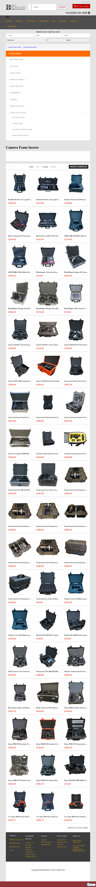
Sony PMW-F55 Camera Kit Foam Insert (51, 744)
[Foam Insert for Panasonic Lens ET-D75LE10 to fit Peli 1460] (76, 474)
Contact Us (29, 842)
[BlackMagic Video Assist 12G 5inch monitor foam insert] (76, 293)
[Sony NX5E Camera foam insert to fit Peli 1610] (76, 692)
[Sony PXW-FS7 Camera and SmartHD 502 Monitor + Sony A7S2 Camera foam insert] (20, 765)
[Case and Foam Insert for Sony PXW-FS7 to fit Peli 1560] (76, 402)
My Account (61, 840)
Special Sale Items (17, 86)
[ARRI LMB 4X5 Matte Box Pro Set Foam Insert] (76, 220)
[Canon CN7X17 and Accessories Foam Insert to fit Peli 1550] (20, 329)
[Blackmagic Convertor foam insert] (48, 257)
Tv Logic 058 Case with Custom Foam (51, 817)
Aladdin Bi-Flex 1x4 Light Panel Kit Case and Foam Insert (59, 200)
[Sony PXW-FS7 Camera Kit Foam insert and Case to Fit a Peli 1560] (48, 765)
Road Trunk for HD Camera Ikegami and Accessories (57, 708)
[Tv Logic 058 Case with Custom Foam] (48, 801)
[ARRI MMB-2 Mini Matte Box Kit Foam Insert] (20, 257)
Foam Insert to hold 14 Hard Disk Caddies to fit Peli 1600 (58, 599)
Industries (13, 99)
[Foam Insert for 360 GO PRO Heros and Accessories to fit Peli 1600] (20, 474)
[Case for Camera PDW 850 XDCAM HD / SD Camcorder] (20, 438)
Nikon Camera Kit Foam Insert (20, 236)
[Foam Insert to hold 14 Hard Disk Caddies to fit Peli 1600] (48, 583)
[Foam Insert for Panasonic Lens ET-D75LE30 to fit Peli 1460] (48, 511)
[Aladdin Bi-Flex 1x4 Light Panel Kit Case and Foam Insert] (48, 184)
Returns (28, 845)
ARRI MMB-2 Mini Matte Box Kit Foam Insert (25, 272)
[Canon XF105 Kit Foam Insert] (48, 365)
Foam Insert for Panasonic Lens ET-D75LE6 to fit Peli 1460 (59, 562)
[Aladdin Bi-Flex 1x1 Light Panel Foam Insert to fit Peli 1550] (20, 184)
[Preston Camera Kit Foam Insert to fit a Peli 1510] (76, 656)
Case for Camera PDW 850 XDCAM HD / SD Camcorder (29, 454)
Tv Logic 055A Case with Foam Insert (23, 817)
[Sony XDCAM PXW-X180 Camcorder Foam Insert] (76, 765)
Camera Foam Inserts (30, 47)
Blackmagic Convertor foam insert (49, 272)
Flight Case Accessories (18, 106)
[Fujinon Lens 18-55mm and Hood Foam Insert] (76, 583)
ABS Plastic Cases (17, 59)
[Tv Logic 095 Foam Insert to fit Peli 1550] (76, 801)
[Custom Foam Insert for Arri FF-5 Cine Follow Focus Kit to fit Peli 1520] (48, 438)
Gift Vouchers (46, 842)
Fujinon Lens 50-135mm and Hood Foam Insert (27, 635)
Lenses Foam (17, 123)
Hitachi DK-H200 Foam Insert (75, 635)
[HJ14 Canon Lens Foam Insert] (20, 656)
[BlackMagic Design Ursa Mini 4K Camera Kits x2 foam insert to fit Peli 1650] (48, 293)
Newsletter (61, 847)
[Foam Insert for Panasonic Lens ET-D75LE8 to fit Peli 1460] (76, 547)
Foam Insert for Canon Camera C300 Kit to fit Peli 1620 (57, 490)
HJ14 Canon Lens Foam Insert (20, 671)
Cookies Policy (30, 857)
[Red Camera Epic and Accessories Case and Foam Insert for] (20, 692)
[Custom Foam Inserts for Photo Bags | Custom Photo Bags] (76, 438)
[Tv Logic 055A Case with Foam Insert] (20, 801)
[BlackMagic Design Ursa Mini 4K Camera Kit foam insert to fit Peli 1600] (20, 293)
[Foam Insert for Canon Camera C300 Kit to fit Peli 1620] (48, 474)
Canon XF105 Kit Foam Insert (47, 381)
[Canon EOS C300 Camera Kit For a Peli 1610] (20, 365)
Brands (43, 840)
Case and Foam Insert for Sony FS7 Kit (51, 417)
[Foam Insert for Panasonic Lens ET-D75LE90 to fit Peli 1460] (20, 583)
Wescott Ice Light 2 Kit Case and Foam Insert (54, 236)
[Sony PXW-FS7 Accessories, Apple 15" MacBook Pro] (76, 728)
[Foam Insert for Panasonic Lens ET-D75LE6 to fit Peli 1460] (48, 547)
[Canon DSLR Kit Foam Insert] (76, 329)
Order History (62, 842)
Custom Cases (15, 73)
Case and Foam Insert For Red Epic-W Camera (26, 417)
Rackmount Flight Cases (18, 79)
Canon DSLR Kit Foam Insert (75, 345)
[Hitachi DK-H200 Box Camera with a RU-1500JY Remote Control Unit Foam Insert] (48, 620)
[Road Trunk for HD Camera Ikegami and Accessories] (48, 692)
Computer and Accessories (22, 129)
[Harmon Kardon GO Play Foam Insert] (76, 184)
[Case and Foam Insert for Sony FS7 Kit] (48, 402)
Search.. (62, 7)
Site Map (28, 847)
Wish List (60, 844)
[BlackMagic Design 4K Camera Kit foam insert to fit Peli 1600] (76, 257)
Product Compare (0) (78, 167)
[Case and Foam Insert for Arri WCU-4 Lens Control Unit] (76, 365)
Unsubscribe (45, 844)
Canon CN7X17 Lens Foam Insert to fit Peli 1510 (55, 345)
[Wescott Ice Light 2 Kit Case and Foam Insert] (48, 220)
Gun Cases (14, 66)
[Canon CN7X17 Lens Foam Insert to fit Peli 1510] (48, 329)
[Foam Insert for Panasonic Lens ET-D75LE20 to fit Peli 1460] (20, 511)
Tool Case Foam (18, 117)
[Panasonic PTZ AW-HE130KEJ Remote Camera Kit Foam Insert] (48, 656)
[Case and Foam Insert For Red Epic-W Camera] (20, 402)
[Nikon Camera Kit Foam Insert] (20, 220)
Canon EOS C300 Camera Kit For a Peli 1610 (25, 381)
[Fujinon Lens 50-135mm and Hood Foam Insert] (20, 620)
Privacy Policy (30, 854)
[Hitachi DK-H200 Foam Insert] (76, 620)
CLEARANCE (15, 93)
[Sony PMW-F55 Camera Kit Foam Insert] (48, 728)
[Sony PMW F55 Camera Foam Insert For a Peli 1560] (20, 728)
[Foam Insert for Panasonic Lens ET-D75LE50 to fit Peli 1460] (20, 547)
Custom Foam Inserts (14, 47)
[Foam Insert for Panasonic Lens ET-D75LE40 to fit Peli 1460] (76, 511)
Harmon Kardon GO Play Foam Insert (79, 200)
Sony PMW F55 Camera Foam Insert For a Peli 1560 (28, 744)
